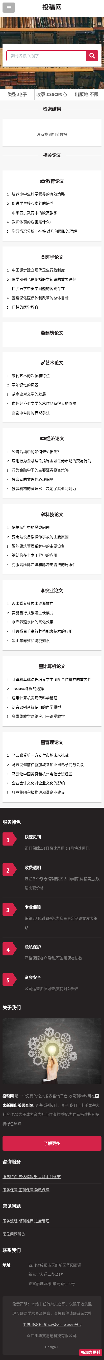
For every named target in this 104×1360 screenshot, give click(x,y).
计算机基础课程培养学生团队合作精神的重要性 (51, 679)
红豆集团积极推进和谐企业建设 (38, 792)
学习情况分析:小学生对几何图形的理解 (44, 231)
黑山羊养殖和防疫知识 (31, 640)
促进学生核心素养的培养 (33, 203)
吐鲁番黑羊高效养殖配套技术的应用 (42, 631)
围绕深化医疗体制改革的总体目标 (40, 298)
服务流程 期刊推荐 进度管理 (26, 1221)
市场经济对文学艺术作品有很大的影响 (44, 403)
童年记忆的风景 (25, 385)
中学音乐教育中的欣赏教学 (34, 213)
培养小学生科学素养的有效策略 (38, 194)
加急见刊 (92, 1352)
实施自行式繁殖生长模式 (33, 613)
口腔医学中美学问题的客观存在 (38, 288)
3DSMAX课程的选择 (28, 688)
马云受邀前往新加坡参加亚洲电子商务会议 (48, 764)
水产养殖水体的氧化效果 (33, 622)
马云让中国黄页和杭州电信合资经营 (42, 774)
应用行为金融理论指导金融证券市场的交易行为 (51, 461)
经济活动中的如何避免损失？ (36, 452)
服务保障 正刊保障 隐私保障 (26, 1190)
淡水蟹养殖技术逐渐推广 (33, 603)
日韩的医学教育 (25, 307)
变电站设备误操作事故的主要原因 (40, 537)
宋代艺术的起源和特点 (31, 376)
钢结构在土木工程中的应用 (34, 555)
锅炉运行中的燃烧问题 (31, 527)
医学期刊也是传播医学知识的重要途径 (44, 279)
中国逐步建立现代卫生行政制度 (38, 270)
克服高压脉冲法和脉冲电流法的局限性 (44, 564)
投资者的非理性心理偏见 (33, 479)
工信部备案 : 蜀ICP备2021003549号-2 (52, 1324)
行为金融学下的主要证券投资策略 (40, 470)
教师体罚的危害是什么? (31, 222)
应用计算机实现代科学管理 (34, 698)
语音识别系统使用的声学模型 (36, 707)
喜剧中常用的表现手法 (31, 413)
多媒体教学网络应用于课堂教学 (38, 716)
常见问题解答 (14, 1234)
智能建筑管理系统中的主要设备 (38, 546)
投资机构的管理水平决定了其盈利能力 (44, 488)
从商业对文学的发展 (29, 394)
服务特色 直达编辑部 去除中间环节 (32, 1177)
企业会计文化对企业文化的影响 (38, 783)
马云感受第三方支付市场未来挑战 (40, 755)
